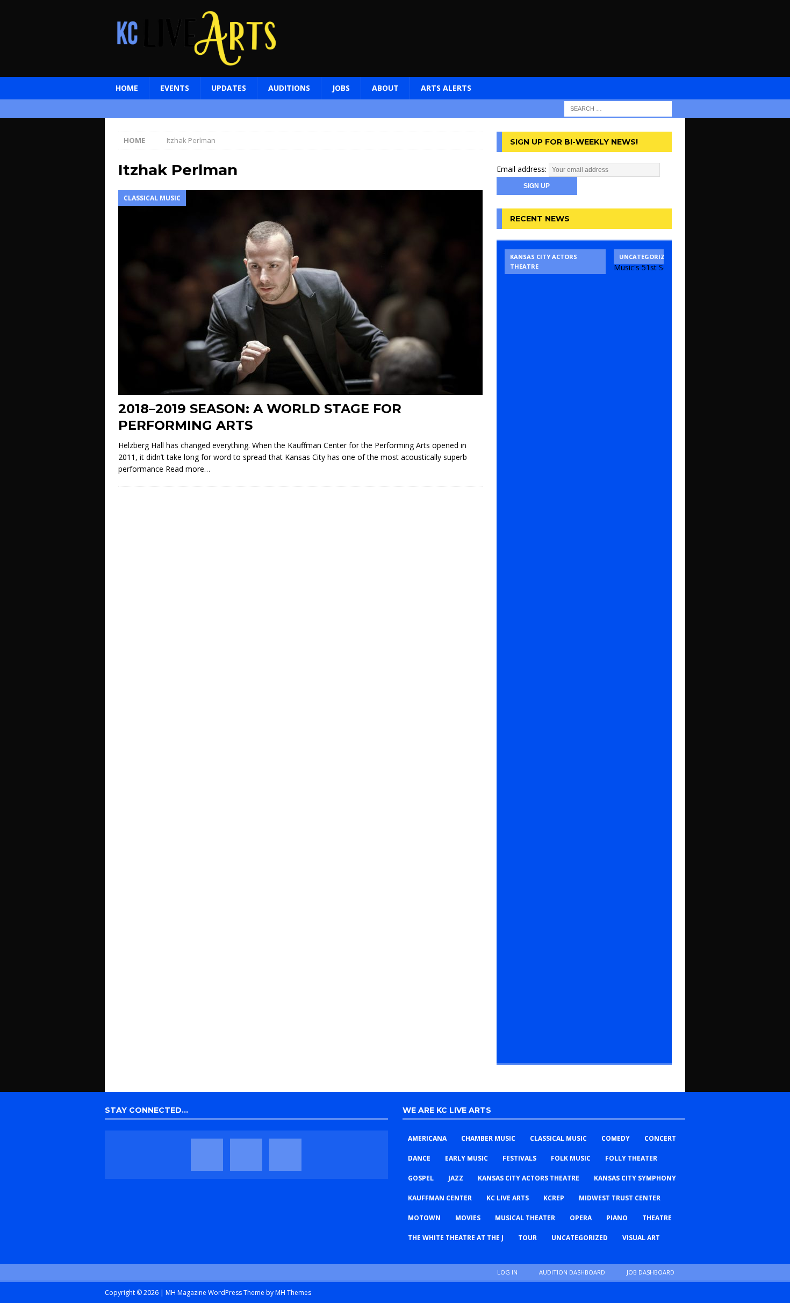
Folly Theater (631, 1158)
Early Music (466, 1158)
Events (174, 88)
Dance (419, 1158)
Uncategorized (579, 1237)
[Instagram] (285, 1155)
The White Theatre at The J (456, 1237)
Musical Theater (525, 1217)
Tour (527, 1237)
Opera (581, 1217)
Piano (617, 1217)
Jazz (455, 1178)
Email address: (523, 169)
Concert (660, 1138)
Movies (467, 1217)
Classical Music (558, 1138)
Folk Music (571, 1158)
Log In (507, 1272)
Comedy (615, 1138)
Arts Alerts (446, 88)
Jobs (341, 88)
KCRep (553, 1198)
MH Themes (293, 1292)
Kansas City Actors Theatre (528, 1178)
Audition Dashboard (572, 1272)
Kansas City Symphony (635, 1178)
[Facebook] (207, 1155)
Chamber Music (488, 1138)
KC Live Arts (507, 1198)
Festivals (519, 1158)
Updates (228, 88)
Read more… (188, 469)
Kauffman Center (440, 1198)
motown (424, 1217)
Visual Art (641, 1237)
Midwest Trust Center (619, 1198)
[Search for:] (618, 108)
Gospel (421, 1178)
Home (127, 88)
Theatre (657, 1217)
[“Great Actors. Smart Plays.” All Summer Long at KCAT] (555, 652)
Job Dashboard (650, 1272)
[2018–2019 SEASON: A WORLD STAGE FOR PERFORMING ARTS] (300, 292)
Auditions (289, 88)
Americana (427, 1138)
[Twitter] (246, 1155)
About (385, 88)
